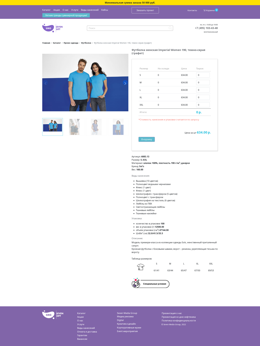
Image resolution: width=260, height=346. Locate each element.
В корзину (146, 139)
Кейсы (104, 9)
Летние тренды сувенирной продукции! (66, 15)
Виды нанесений (90, 9)
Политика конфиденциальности (179, 320)
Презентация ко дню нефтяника (179, 316)
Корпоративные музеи (129, 327)
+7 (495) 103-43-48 (206, 28)
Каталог (46, 9)
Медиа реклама (125, 316)
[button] (125, 82)
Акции (56, 9)
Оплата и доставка (87, 331)
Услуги (74, 9)
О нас (66, 9)
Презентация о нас (172, 313)
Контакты (192, 10)
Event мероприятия (127, 331)
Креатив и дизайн (126, 323)
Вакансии (82, 338)
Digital (120, 320)
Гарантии (82, 335)
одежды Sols (179, 242)
